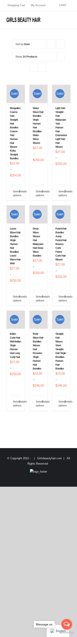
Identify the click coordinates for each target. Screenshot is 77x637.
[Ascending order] (60, 44)
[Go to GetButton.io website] (67, 632)
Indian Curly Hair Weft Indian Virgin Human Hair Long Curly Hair (15, 345)
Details (20, 191)
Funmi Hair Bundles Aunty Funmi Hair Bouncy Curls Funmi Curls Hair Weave (61, 244)
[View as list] (42, 67)
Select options (14, 193)
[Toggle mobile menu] (69, 19)
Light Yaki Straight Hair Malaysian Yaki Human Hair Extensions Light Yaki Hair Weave (61, 127)
